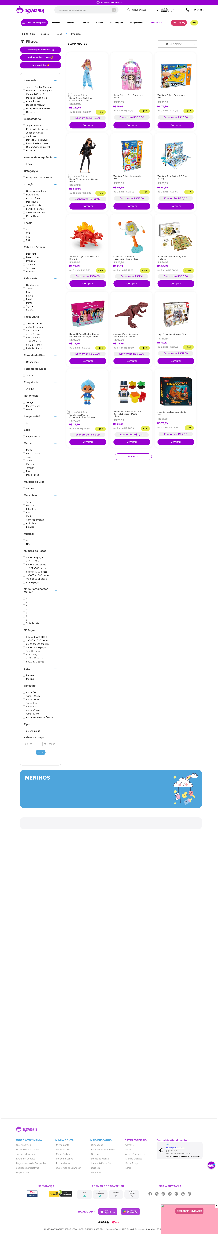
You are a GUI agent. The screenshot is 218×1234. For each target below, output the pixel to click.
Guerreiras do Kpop (36, 191)
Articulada (31, 523)
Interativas (31, 509)
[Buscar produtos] (114, 10)
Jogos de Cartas (34, 133)
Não (28, 544)
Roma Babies (33, 216)
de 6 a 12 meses (34, 327)
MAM (29, 299)
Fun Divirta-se (33, 453)
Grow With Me (33, 205)
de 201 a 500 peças (36, 568)
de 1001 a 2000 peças (37, 575)
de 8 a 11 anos (33, 341)
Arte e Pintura (33, 101)
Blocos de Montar (35, 105)
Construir (30, 264)
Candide (30, 464)
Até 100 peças (33, 651)
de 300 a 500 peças (36, 637)
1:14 (28, 229)
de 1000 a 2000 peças (37, 644)
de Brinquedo (33, 731)
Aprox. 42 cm (33, 710)
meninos (45, 34)
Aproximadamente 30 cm (39, 717)
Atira (28, 502)
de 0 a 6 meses (34, 323)
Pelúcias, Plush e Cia (36, 98)
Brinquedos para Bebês (38, 108)
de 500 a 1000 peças (37, 640)
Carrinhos (31, 136)
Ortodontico (32, 362)
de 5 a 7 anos (33, 338)
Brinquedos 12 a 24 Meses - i (40, 177)
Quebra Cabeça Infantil (38, 147)
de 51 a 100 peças (35, 561)
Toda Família (32, 623)
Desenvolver (32, 257)
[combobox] (86, 9)
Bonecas (30, 112)
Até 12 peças (32, 654)
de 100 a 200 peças (36, 647)
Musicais (30, 505)
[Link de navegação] (30, 10)
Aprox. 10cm (32, 714)
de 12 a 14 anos (34, 345)
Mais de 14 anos (34, 348)
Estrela (29, 296)
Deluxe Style (32, 195)
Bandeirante (32, 285)
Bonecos (30, 150)
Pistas (29, 409)
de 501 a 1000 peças (36, 572)
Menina (30, 675)
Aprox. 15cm (32, 703)
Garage (30, 402)
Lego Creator (33, 436)
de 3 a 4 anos (33, 334)
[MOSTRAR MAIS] (133, 456)
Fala (28, 512)
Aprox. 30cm (32, 692)
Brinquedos (75, 34)
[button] (40, 80)
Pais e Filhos (32, 475)
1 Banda (30, 164)
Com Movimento (35, 520)
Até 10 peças (32, 582)
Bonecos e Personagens (39, 90)
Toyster (30, 306)
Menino (30, 679)
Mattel (29, 303)
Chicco (29, 288)
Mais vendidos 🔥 (40, 65)
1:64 (28, 240)
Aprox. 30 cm (33, 696)
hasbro (29, 457)
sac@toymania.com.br (175, 1147)
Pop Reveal (32, 202)
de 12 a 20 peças (34, 658)
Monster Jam (33, 406)
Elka (28, 292)
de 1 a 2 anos (32, 330)
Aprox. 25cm (32, 699)
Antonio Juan (33, 198)
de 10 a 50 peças (34, 557)
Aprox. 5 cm (32, 706)
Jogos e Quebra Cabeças (39, 87)
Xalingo (30, 310)
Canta (29, 516)
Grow (29, 460)
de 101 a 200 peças (36, 565)
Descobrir (31, 254)
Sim (28, 423)
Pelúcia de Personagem (38, 129)
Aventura (30, 268)
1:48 (28, 237)
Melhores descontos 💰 (40, 57)
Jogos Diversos (34, 125)
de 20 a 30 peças (35, 662)
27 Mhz (30, 389)
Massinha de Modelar (37, 143)
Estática (30, 527)
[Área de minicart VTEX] (195, 10)
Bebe (59, 34)
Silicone (30, 488)
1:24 (28, 233)
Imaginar (30, 261)
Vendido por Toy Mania (39, 50)
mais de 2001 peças (36, 579)
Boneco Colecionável (37, 140)
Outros (29, 375)
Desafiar (30, 271)
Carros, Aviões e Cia (36, 94)
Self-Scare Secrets (35, 212)
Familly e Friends (34, 209)
